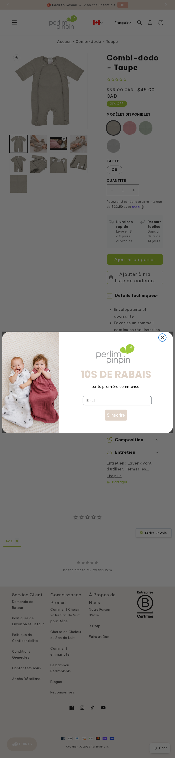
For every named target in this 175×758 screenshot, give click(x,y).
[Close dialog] (162, 337)
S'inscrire (116, 415)
